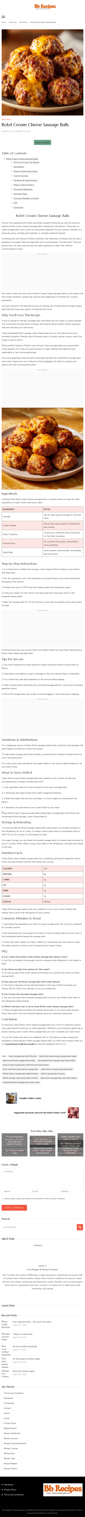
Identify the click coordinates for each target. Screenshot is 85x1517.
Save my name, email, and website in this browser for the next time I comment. (34, 1198)
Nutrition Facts (20, 194)
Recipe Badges (10, 1463)
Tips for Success (21, 175)
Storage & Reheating (23, 189)
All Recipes (9, 1403)
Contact (7, 1408)
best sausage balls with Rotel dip (23, 1056)
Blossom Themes (75, 1510)
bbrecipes (21, 1510)
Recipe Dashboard (12, 1433)
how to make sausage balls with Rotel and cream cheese (26, 1065)
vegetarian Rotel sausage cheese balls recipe (21, 1082)
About (7, 1413)
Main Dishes (6, 119)
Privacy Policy (10, 1423)
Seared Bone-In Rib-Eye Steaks (20, 1044)
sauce (49, 694)
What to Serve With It (24, 185)
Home (6, 1418)
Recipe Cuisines (11, 1448)
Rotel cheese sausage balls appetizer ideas (21, 1073)
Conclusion (18, 207)
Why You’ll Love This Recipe (26, 162)
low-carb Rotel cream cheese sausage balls (21, 1069)
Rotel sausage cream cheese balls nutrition (21, 1078)
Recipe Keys (9, 1453)
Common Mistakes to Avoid (26, 198)
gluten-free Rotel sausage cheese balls (19, 1060)
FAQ (15, 203)
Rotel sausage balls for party (53, 1073)
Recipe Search (10, 1428)
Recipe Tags (9, 1458)
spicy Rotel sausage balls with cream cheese (59, 1078)
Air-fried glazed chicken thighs (26, 1358)
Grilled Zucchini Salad (22, 1334)
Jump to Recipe (42, 142)
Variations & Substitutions (25, 180)
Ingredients (19, 166)
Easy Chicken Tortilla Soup (14, 1151)
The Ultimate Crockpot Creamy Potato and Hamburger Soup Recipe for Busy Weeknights (70, 1148)
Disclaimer (8, 1398)
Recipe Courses (11, 1438)
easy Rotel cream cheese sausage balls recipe (58, 1056)
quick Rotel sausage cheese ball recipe (57, 1069)
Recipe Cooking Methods (15, 1443)
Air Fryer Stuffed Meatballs (25, 1346)
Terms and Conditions (14, 1393)
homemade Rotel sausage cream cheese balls (57, 1060)
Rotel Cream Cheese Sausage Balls (22, 159)
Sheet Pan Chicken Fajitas (24, 1371)
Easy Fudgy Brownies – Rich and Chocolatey (32, 1321)
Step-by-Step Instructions (25, 171)
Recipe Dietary (10, 1468)
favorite (48, 361)
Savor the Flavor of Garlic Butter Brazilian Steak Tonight (42, 1141)
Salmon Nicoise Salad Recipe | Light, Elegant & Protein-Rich (42, 1150)
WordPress (41, 1513)
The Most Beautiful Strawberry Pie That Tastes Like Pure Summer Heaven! (14, 1140)
